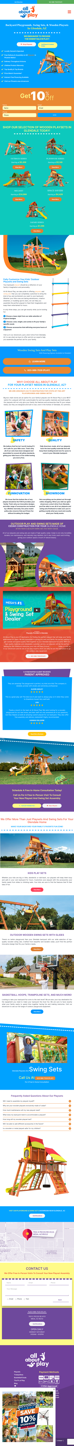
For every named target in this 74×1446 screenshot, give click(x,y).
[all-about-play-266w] (28, 7)
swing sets (7, 294)
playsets (38, 291)
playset (17, 285)
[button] (37, 1101)
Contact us (54, 646)
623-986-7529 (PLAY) (55, 2)
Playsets (31, 55)
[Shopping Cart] (25, 1386)
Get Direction (19, 2)
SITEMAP (59, 1440)
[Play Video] (37, 610)
